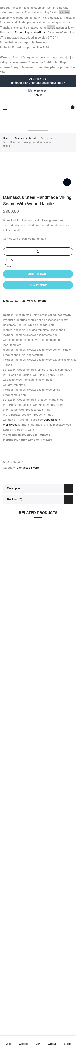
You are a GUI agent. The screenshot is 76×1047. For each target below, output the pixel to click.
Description (14, 488)
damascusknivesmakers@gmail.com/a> (38, 82)
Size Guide (10, 300)
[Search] (62, 109)
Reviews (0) (14, 499)
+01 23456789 (36, 78)
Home (6, 138)
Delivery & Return (34, 300)
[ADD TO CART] (68, 590)
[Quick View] (68, 582)
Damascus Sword (25, 138)
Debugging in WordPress (31, 32)
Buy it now (38, 285)
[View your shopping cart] (69, 109)
